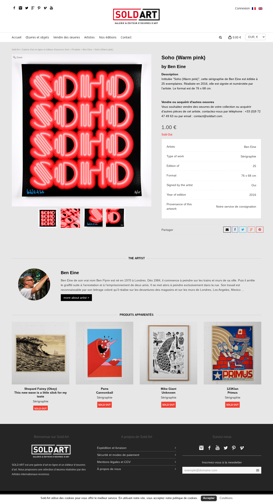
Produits (76, 49)
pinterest (39, 7)
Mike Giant (168, 388)
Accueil (16, 37)
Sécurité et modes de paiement (118, 455)
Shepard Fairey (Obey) (40, 388)
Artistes (89, 37)
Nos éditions (107, 37)
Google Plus (32, 7)
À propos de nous (109, 469)
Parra (104, 388)
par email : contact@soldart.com (200, 116)
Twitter (26, 7)
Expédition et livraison (111, 448)
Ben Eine (87, 49)
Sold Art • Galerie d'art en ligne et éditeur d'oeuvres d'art (40, 49)
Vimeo (45, 7)
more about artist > (76, 297)
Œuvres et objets (37, 37)
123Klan (232, 388)
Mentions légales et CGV (114, 462)
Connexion (242, 8)
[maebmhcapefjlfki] (93, 218)
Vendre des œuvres (66, 37)
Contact (126, 37)
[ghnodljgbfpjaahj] (115, 218)
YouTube (51, 7)
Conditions (226, 498)
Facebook (14, 7)
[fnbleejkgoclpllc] (70, 218)
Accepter (209, 498)
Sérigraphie (40, 401)
